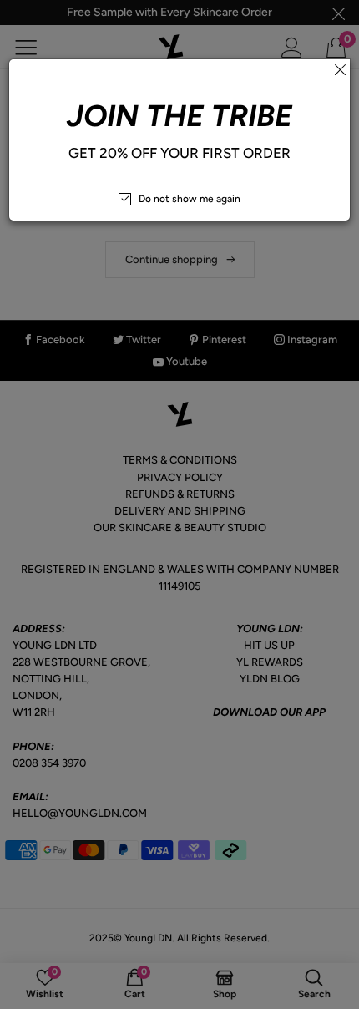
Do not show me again (189, 199)
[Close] (340, 69)
